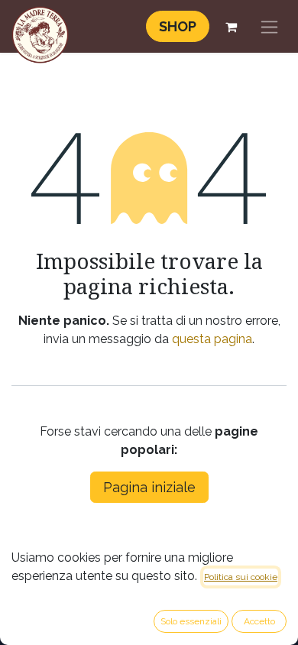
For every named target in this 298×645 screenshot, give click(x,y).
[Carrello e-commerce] (230, 26)
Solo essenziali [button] (191, 621)
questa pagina (212, 339)
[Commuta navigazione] (269, 26)
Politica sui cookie (240, 577)
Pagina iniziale (149, 487)
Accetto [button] (259, 621)
